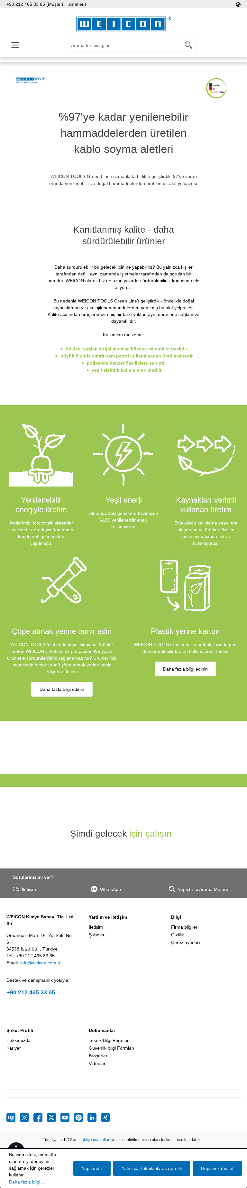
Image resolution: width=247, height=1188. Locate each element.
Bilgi (176, 917)
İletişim (29, 889)
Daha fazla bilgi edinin (62, 689)
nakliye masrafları (94, 1139)
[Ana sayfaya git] (123, 24)
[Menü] (15, 45)
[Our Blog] (13, 1117)
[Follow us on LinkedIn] (94, 1117)
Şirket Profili (19, 1030)
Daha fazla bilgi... (26, 1181)
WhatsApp (110, 889)
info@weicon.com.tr (40, 962)
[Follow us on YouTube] (67, 1117)
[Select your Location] (238, 4)
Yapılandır (92, 1168)
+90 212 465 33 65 (30, 992)
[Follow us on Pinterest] (80, 1117)
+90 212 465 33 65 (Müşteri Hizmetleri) (46, 4)
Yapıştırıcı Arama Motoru (203, 889)
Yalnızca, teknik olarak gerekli (152, 1168)
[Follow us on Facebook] (40, 1117)
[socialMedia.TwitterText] (53, 1117)
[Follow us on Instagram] (26, 1117)
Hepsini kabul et (217, 1168)
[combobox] (124, 45)
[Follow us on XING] (105, 1117)
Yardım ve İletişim (108, 917)
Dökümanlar (102, 1030)
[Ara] (189, 45)
